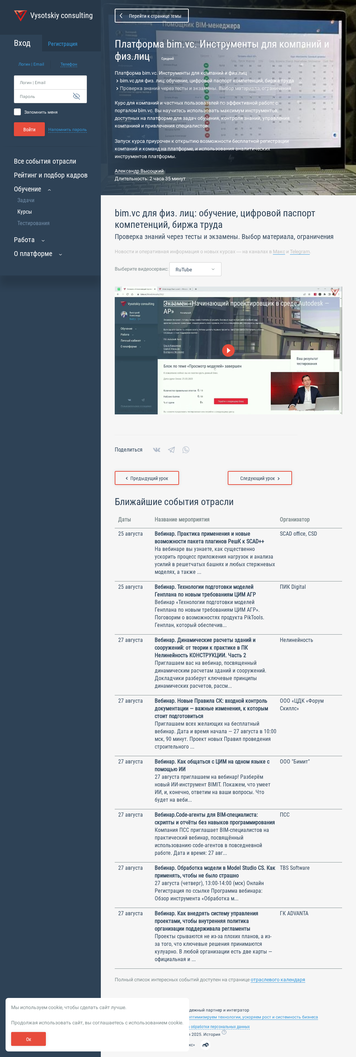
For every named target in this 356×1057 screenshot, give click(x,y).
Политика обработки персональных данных (211, 1026)
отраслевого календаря (278, 979)
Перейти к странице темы (155, 16)
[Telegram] (171, 450)
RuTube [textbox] (184, 269)
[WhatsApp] (186, 449)
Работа (24, 240)
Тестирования (33, 223)
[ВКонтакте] (156, 450)
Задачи (25, 200)
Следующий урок (257, 478)
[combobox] (195, 269)
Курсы (24, 211)
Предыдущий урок (149, 478)
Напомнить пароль (67, 129)
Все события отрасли (45, 161)
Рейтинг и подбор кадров (51, 175)
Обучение (27, 189)
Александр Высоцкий (139, 171)
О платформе (33, 253)
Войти (29, 129)
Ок (28, 1039)
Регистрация (63, 44)
